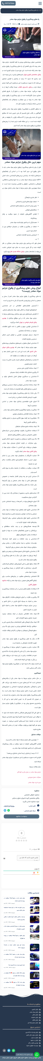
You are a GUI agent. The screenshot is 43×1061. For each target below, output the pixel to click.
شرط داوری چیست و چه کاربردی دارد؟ (16, 965)
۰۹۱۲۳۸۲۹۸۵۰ (9, 806)
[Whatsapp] (8, 810)
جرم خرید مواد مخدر (34, 782)
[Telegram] (5, 810)
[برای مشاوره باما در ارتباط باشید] (37, 1055)
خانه (40, 10)
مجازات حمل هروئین (34, 777)
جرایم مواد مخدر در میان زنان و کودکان (29, 772)
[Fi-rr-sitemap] (4, 1050)
